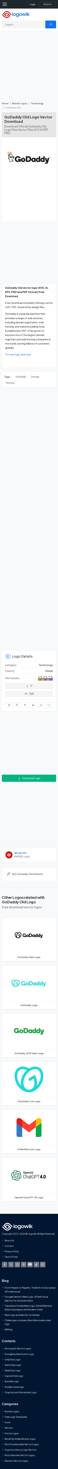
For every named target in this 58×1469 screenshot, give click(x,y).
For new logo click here (18, 354)
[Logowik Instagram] (17, 1264)
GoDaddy (20, 376)
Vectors (9, 1427)
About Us (9, 1240)
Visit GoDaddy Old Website (27, 874)
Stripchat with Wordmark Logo (21, 1392)
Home (5, 103)
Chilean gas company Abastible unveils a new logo (28, 1322)
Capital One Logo (14, 1375)
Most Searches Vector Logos (20, 1455)
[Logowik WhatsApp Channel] (42, 1264)
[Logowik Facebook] (4, 1264)
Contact (9, 1245)
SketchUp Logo (13, 1365)
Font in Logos (12, 1433)
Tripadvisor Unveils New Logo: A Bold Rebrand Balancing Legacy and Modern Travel (28, 1307)
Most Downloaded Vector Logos (22, 1444)
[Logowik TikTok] (36, 1264)
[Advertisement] (29, 68)
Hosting (10, 382)
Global (49, 671)
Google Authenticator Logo (19, 1353)
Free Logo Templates (16, 1416)
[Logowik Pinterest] (23, 1264)
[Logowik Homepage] (16, 14)
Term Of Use (11, 1256)
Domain (35, 376)
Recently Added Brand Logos (20, 1438)
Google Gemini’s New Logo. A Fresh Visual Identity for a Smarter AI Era (26, 1298)
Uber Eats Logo (13, 1370)
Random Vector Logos (16, 1460)
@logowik (20, 852)
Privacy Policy (12, 1251)
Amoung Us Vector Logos (18, 1348)
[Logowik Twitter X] (11, 1264)
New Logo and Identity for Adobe (22, 1314)
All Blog (8, 1329)
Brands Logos (19, 103)
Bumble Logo (12, 1381)
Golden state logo (14, 1386)
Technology (37, 103)
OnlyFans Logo (12, 1359)
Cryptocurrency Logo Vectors (21, 1449)
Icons (7, 1422)
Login (32, 4)
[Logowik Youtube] (30, 1264)
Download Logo (31, 778)
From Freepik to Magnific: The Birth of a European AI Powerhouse (30, 1289)
